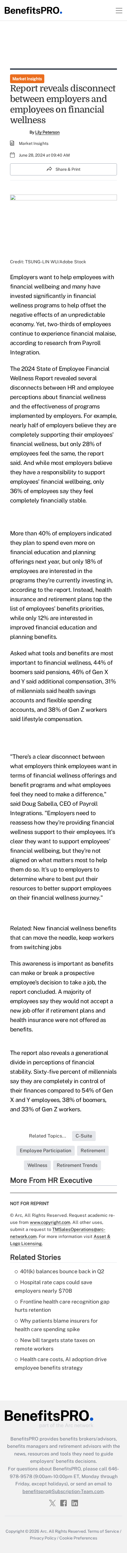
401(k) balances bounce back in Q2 (62, 1271)
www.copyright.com (50, 1222)
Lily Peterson (47, 132)
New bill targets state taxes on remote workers (55, 1344)
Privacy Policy (43, 1538)
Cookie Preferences (78, 1538)
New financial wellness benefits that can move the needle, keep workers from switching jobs (63, 938)
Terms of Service (103, 1531)
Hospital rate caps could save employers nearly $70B (53, 1286)
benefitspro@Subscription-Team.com (63, 1491)
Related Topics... (47, 1136)
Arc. (44, 1531)
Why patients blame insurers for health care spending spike (56, 1325)
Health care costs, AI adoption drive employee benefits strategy (61, 1363)
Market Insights (27, 78)
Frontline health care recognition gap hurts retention (62, 1306)
